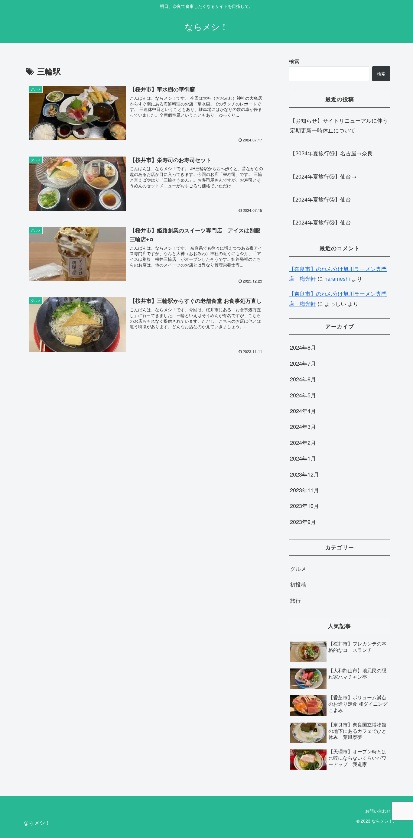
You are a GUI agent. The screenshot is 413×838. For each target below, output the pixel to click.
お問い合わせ (378, 811)
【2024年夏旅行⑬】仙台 (320, 222)
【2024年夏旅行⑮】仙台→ (323, 176)
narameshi (337, 278)
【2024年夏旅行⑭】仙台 (320, 199)
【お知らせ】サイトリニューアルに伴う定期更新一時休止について (339, 125)
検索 (294, 61)
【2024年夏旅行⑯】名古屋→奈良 (331, 153)
